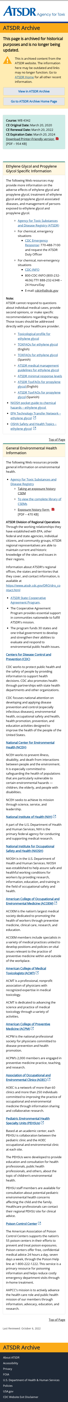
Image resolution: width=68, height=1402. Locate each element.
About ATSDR (11, 1357)
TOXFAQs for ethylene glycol (38, 344)
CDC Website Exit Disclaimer (20, 1397)
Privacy (7, 1369)
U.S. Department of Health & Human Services (31, 1380)
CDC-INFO (32, 269)
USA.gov (8, 1391)
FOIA (6, 1374)
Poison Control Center (21, 1223)
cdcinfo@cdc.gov (46, 290)
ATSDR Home (24, 77)
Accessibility (10, 1363)
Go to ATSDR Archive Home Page (34, 101)
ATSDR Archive (21, 27)
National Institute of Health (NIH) (29, 817)
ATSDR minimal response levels (40, 376)
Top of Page (57, 439)
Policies (8, 1385)
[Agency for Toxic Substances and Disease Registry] (34, 11)
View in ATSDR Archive (34, 91)
